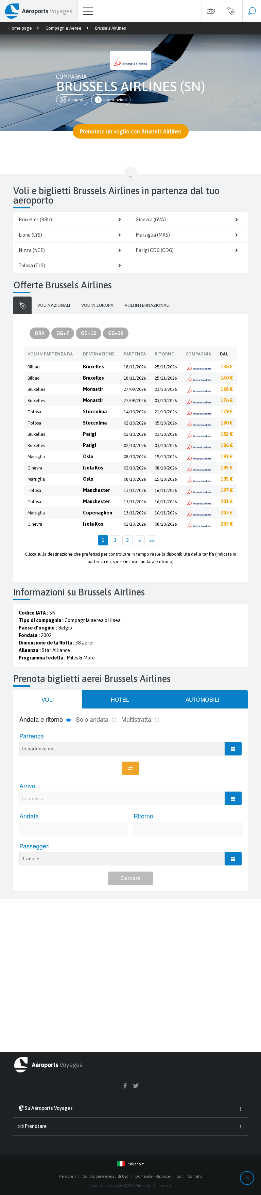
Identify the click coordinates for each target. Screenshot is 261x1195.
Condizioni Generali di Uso (105, 1176)
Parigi (89, 434)
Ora (40, 333)
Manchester (96, 490)
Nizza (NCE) (32, 250)
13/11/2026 (135, 490)
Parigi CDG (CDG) (155, 250)
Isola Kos (93, 468)
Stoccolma (95, 411)
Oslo (88, 456)
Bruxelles (93, 366)
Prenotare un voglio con (130, 131)
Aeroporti (76, 99)
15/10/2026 (166, 456)
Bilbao (34, 366)
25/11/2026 (166, 366)
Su (179, 1176)
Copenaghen (97, 512)
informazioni (115, 99)
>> (152, 540)
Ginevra (35, 468)
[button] (130, 1164)
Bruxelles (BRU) (35, 219)
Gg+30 (115, 333)
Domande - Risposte (152, 1176)
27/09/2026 (135, 389)
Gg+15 (88, 333)
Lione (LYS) (30, 235)
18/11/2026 (135, 366)
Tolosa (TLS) (32, 265)
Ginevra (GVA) (151, 219)
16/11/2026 (166, 490)
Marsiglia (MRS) (153, 235)
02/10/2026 (135, 423)
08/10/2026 (135, 456)
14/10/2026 (135, 411)
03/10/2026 (166, 389)
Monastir (93, 389)
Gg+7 (62, 333)
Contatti (195, 1176)
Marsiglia (36, 456)
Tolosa (34, 411)
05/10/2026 (166, 423)
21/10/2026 (166, 411)
